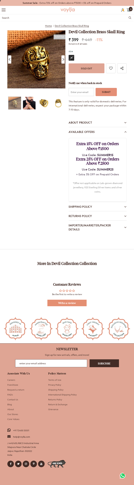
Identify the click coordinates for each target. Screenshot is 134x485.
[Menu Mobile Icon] (4, 10)
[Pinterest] (33, 464)
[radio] (71, 58)
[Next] (63, 59)
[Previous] (9, 59)
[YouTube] (41, 464)
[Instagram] (26, 464)
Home (48, 25)
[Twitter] (18, 464)
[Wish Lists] (111, 68)
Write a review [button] (67, 303)
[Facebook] (10, 464)
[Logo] (68, 9)
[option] (67, 3)
